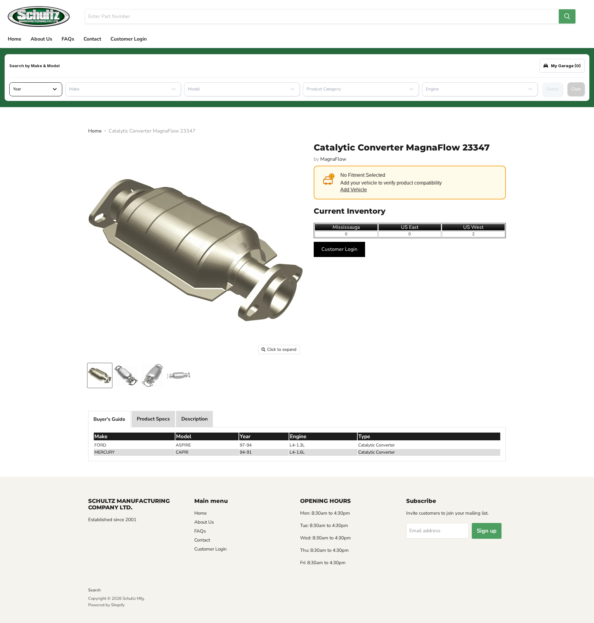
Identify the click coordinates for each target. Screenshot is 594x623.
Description (194, 419)
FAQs (68, 39)
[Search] (567, 16)
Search (552, 89)
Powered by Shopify (106, 605)
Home (14, 39)
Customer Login (128, 39)
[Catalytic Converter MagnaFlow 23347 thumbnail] (100, 375)
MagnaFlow (333, 159)
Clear (576, 89)
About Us (41, 39)
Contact (92, 39)
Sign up (487, 530)
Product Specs (153, 419)
